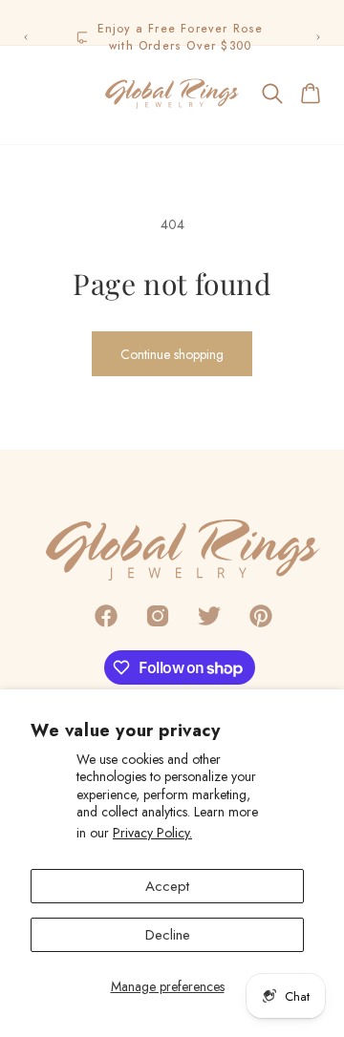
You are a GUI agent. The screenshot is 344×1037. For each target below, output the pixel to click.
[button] (32, 94)
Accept (167, 886)
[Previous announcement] (26, 37)
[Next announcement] (318, 37)
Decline (167, 934)
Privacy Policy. (152, 832)
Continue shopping (172, 354)
